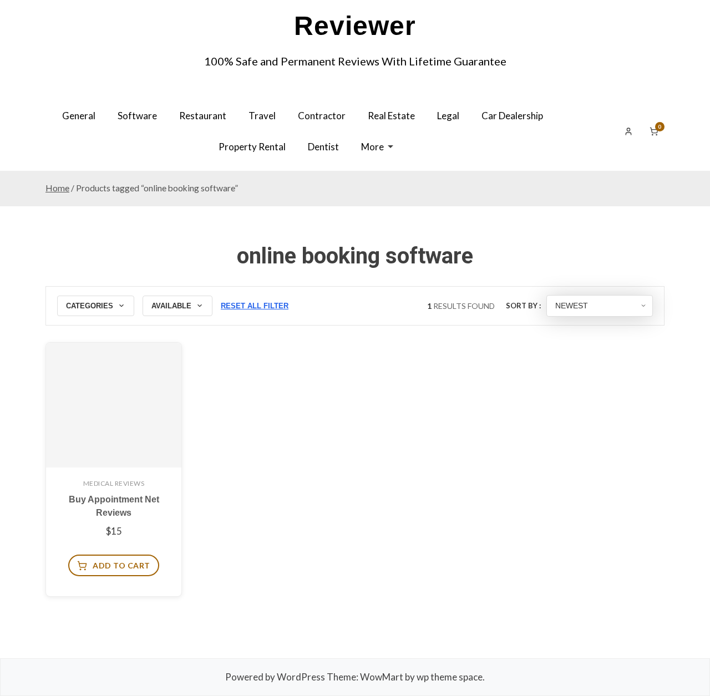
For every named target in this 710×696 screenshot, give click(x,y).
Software (137, 115)
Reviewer (355, 25)
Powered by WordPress (275, 677)
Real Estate (391, 115)
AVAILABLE (171, 306)
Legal (448, 115)
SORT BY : (523, 305)
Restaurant (202, 115)
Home (57, 188)
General (78, 115)
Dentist (323, 147)
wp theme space (450, 677)
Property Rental (252, 147)
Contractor (322, 115)
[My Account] (628, 131)
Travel (262, 115)
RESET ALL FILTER (254, 306)
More (372, 147)
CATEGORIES (89, 306)
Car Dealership (512, 115)
